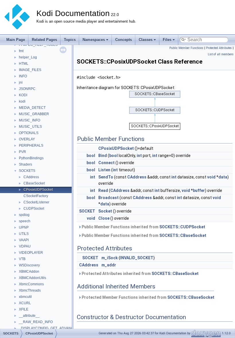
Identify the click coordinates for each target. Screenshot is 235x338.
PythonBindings (31, 158)
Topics (70, 40)
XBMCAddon (29, 272)
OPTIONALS (28, 133)
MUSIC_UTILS (30, 127)
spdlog (24, 215)
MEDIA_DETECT (32, 108)
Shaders (25, 164)
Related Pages (44, 40)
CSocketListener (36, 202)
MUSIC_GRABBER (34, 114)
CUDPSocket (33, 209)
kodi (22, 101)
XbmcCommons (31, 284)
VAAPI (24, 240)
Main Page (15, 40)
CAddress (31, 177)
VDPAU (25, 246)
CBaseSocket (34, 183)
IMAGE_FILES (30, 70)
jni (21, 82)
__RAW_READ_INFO (36, 322)
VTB (22, 259)
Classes (145, 40)
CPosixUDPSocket (38, 190)
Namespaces (94, 40)
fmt (21, 51)
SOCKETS (27, 171)
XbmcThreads (30, 290)
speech (24, 221)
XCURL (25, 303)
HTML (23, 64)
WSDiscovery (29, 265)
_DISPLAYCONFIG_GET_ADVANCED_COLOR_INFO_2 (63, 328)
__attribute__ (29, 316)
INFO (23, 76)
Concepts (123, 40)
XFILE (23, 309)
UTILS (24, 234)
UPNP (24, 227)
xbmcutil (25, 297)
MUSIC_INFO (29, 120)
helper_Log (28, 57)
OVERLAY (27, 139)
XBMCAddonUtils (32, 278)
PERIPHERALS (31, 146)
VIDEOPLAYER (31, 253)
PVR (22, 152)
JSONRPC (27, 89)
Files (167, 40)
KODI (23, 95)
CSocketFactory (35, 196)
